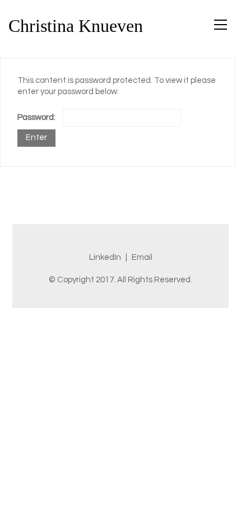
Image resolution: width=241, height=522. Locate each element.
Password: (37, 117)
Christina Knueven (75, 26)
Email (142, 257)
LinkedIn (105, 257)
